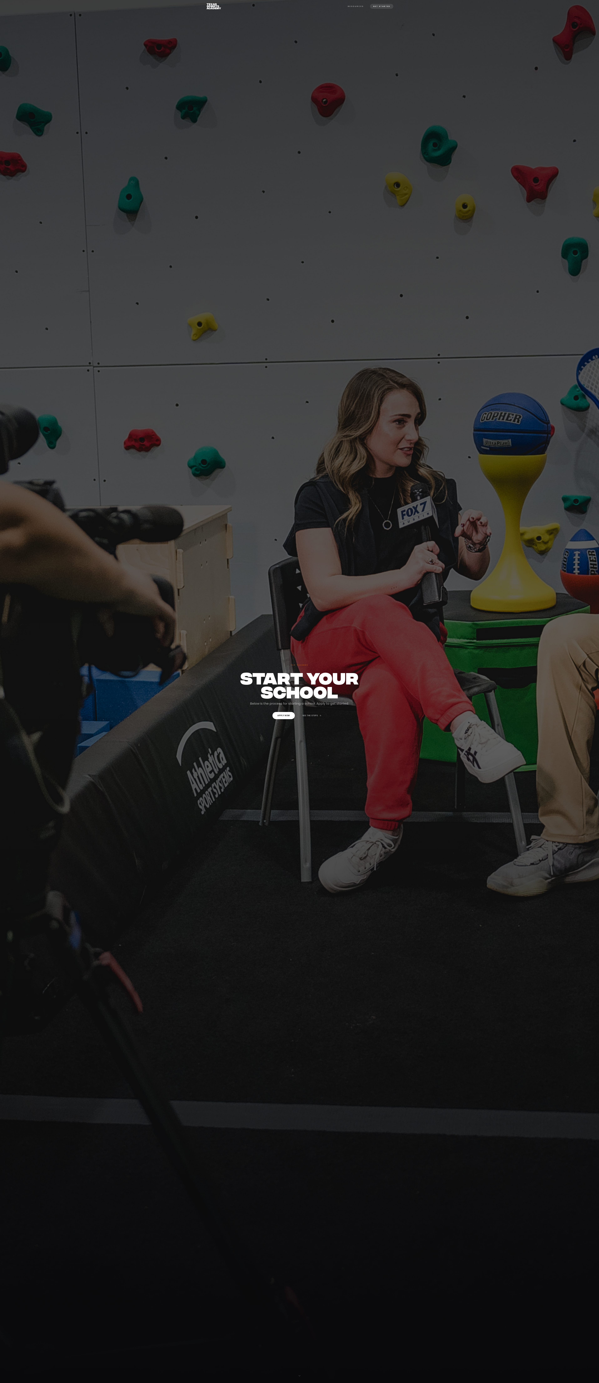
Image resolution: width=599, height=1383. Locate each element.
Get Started (381, 6)
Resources (356, 6)
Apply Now (283, 715)
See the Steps (310, 715)
